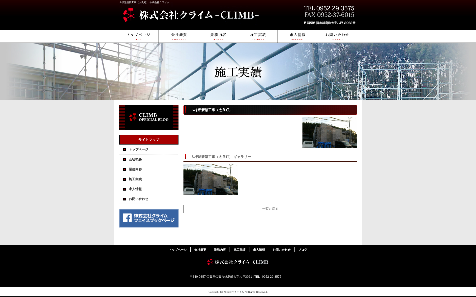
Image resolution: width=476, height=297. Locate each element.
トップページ (139, 36)
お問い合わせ (337, 36)
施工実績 (258, 36)
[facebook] (148, 226)
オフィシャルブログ (148, 117)
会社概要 (178, 36)
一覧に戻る (270, 209)
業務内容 (218, 36)
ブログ (302, 249)
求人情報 (297, 36)
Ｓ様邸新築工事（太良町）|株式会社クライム (144, 2)
